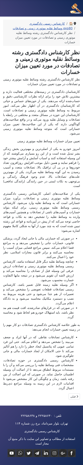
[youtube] (12, 453)
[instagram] (54, 453)
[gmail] (63, 453)
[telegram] (37, 453)
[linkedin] (46, 453)
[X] (29, 453)
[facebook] (71, 453)
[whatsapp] (20, 453)
